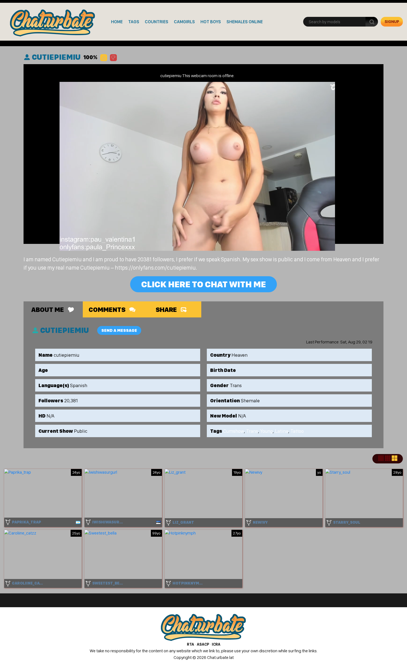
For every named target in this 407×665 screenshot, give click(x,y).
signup (392, 21)
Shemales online (244, 21)
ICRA (216, 644)
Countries (156, 21)
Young (266, 431)
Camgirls (184, 21)
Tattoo (297, 431)
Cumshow (233, 431)
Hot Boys (210, 21)
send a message (119, 330)
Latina (281, 431)
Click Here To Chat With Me (203, 284)
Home (117, 21)
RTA (190, 644)
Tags (133, 21)
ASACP (203, 644)
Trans (252, 431)
